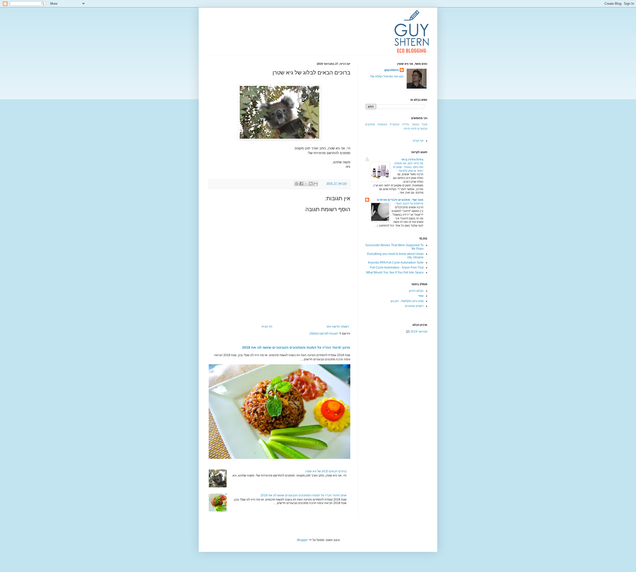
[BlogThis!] (310, 183)
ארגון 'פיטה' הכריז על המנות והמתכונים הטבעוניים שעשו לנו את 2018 (296, 347)
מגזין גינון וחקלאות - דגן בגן (407, 301)
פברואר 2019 (418, 331)
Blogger (302, 540)
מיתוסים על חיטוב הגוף (409, 203)
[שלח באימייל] (315, 183)
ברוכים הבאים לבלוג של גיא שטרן (326, 471)
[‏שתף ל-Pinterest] (296, 183)
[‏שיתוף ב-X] (306, 183)
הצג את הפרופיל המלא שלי (387, 76)
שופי (421, 296)
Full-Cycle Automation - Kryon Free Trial (397, 267)
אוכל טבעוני (419, 124)
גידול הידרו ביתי (412, 159)
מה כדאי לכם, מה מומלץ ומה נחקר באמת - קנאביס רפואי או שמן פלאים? (408, 167)
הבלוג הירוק (416, 291)
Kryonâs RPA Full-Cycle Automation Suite (396, 262)
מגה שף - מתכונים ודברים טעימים (400, 200)
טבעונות (382, 124)
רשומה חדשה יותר (337, 326)
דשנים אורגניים (414, 306)
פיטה (414, 128)
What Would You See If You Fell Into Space (395, 272)
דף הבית (267, 326)
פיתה (407, 128)
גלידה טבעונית (399, 124)
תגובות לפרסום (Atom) (324, 333)
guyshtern (391, 70)
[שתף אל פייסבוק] (301, 183)
